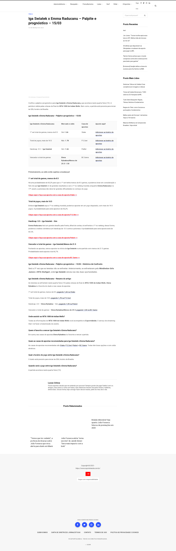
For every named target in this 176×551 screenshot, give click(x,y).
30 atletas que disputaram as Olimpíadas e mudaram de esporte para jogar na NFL (134, 48)
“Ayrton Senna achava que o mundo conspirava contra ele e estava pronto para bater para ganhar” (135, 58)
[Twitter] (84, 524)
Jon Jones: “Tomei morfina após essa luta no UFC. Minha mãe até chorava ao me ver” (135, 38)
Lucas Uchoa (54, 383)
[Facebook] (77, 524)
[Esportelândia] (38, 6)
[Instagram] (91, 524)
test (124, 30)
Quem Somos (42, 532)
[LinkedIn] (98, 524)
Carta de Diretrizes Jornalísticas (65, 532)
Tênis (30, 14)
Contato (87, 532)
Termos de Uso (101, 532)
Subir (88, 544)
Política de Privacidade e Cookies (125, 532)
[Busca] (154, 6)
